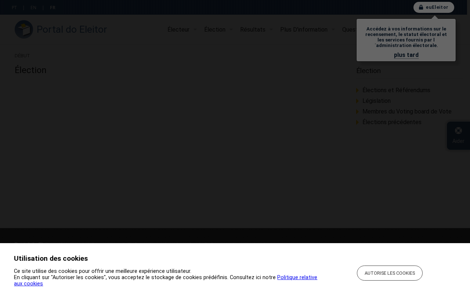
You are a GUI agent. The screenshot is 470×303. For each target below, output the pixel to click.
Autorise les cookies (390, 273)
